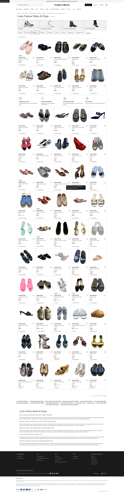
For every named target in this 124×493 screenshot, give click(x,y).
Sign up (101, 5)
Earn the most (88, 101)
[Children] (44, 9)
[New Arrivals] (22, 9)
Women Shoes (33, 13)
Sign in (96, 5)
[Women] (35, 9)
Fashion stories (94, 464)
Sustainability (94, 458)
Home (18, 13)
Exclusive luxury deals (68, 101)
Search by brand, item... (24, 5)
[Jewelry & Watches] (60, 9)
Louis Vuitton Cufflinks (22, 401)
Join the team (94, 462)
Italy (38, 491)
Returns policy (40, 460)
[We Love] (71, 9)
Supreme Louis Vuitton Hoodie (70, 401)
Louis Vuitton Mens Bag (100, 401)
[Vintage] (65, 9)
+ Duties (76, 187)
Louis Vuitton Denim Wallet (37, 403)
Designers (26, 9)
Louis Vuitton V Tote (80, 403)
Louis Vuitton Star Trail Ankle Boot (69, 404)
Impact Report (94, 460)
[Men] (39, 9)
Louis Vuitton (25, 13)
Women (32, 9)
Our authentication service (42, 458)
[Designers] (29, 9)
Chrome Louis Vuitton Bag (36, 401)
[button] (106, 5)
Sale (74, 9)
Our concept (19, 456)
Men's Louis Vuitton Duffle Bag (53, 401)
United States (28, 491)
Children (42, 9)
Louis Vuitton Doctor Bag (66, 403)
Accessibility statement (21, 473)
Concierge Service (21, 458)
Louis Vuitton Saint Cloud (52, 404)
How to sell (57, 456)
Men (37, 9)
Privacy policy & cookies (43, 473)
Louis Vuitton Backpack (22, 403)
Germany (32, 491)
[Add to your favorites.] (33, 57)
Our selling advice (59, 458)
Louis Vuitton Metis (101, 403)
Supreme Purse (91, 403)
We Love (69, 9)
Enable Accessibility (5, 1)
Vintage (63, 9)
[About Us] (82, 9)
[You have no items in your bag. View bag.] (106, 5)
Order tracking (40, 456)
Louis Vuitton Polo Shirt (86, 401)
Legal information (30, 473)
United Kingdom (22, 491)
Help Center (75, 456)
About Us (79, 9)
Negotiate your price (24, 101)
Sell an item (88, 5)
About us (93, 456)
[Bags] (49, 9)
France (17, 491)
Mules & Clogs (41, 13)
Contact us (75, 458)
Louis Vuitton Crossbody (52, 403)
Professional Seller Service (60, 462)
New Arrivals (19, 9)
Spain (36, 491)
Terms (36, 473)
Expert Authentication (46, 101)
